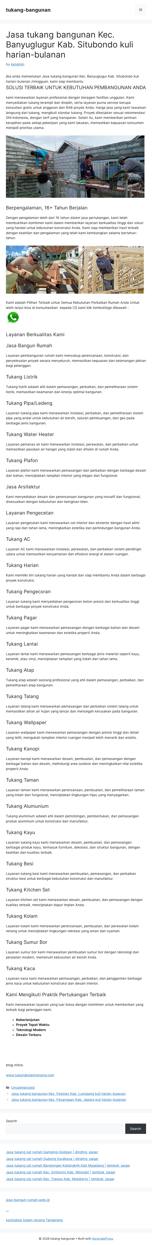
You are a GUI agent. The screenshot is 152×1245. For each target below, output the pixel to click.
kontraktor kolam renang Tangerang (34, 1220)
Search (11, 1121)
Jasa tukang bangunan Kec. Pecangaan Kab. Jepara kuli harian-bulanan (68, 1100)
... (7, 1210)
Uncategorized (23, 1088)
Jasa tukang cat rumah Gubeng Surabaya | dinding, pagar (52, 1159)
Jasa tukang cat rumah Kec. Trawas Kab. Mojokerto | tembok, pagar (60, 1179)
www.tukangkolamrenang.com (30, 1075)
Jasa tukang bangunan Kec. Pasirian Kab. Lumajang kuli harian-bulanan (68, 1094)
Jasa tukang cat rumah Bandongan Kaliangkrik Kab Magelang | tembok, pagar (68, 1165)
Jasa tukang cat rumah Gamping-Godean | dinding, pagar (52, 1152)
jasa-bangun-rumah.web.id (28, 1200)
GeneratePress (102, 1238)
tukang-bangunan (28, 10)
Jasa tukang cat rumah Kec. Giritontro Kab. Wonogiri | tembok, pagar (60, 1172)
